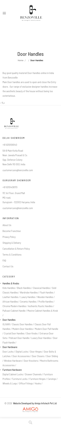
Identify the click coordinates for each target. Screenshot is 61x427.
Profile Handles (45, 301)
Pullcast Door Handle (19, 337)
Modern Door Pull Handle (46, 328)
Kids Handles (9, 287)
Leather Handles (10, 296)
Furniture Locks (19, 378)
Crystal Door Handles (14, 333)
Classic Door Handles (22, 324)
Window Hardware (13, 360)
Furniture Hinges (37, 378)
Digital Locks (22, 351)
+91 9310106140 (10, 144)
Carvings (52, 378)
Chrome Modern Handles (14, 306)
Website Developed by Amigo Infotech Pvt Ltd (34, 403)
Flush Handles (46, 292)
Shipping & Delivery (12, 242)
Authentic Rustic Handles (40, 306)
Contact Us (8, 266)
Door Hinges (36, 351)
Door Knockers (31, 360)
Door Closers (38, 356)
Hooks (38, 383)
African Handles (10, 301)
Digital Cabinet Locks (13, 374)
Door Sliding (52, 356)
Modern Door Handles (22, 328)
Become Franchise (12, 230)
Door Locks (8, 351)
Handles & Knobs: (11, 283)
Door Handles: (9, 319)
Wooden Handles (45, 296)
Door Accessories (21, 356)
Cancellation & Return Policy (16, 248)
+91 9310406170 (10, 187)
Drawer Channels (33, 374)
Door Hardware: (10, 347)
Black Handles (24, 287)
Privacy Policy (9, 236)
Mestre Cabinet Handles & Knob (42, 310)
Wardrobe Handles (29, 292)
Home (20, 60)
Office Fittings (26, 383)
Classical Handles (41, 287)
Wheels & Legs (10, 383)
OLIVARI (6, 324)
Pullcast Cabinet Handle (14, 310)
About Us (7, 225)
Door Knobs (32, 333)
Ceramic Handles (28, 301)
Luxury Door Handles (41, 337)
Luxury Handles (28, 296)
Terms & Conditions (12, 254)
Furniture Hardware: (12, 369)
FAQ (4, 260)
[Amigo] (30, 407)
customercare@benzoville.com (18, 170)
